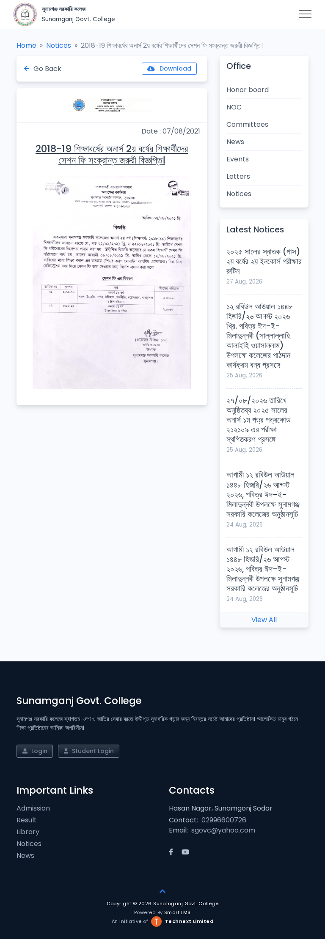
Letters (238, 176)
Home (26, 45)
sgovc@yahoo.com (223, 830)
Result (27, 820)
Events (237, 159)
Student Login (92, 751)
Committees (247, 124)
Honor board (247, 90)
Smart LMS (177, 912)
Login (38, 751)
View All (264, 620)
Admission (33, 808)
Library (28, 832)
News (235, 142)
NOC (234, 107)
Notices (58, 45)
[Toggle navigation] (305, 14)
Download (174, 68)
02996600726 (223, 820)
